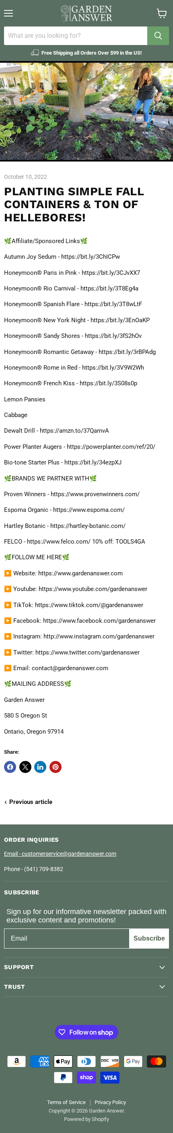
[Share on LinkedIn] (40, 767)
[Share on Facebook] (10, 767)
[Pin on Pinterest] (55, 767)
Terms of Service (66, 1102)
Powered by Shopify (86, 1119)
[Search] (158, 36)
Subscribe (149, 938)
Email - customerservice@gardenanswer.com (60, 854)
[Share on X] (25, 767)
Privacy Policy (110, 1102)
